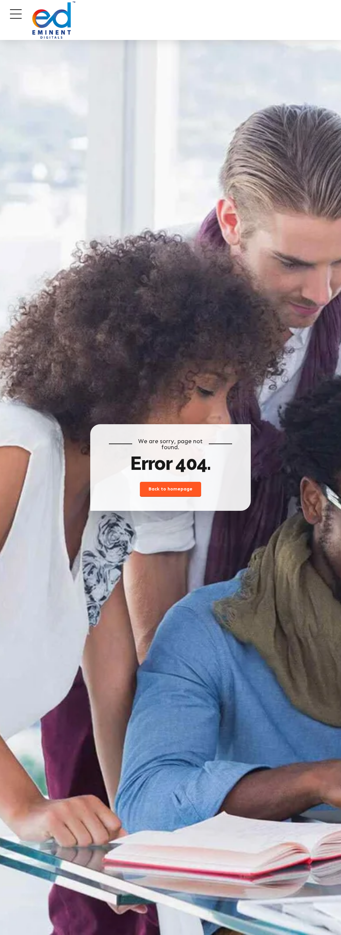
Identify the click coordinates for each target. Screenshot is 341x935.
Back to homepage (170, 489)
